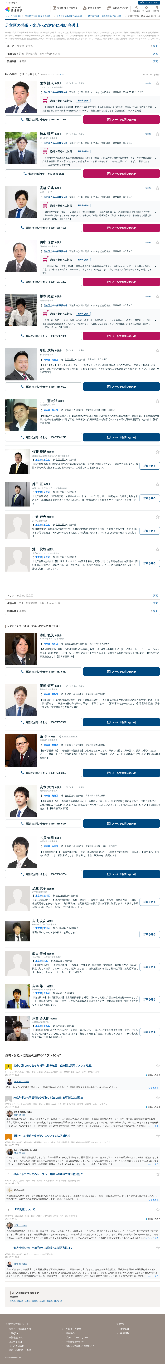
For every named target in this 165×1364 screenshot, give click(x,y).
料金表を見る (83, 100)
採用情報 (124, 1333)
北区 (46, 960)
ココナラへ (13, 3)
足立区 (47, 92)
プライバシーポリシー (77, 1337)
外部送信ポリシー (75, 1341)
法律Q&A (13, 1333)
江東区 (27, 1301)
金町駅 (68, 694)
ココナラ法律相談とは (20, 1329)
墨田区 (20, 1301)
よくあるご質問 (16, 1345)
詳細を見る (150, 465)
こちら (61, 74)
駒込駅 (59, 993)
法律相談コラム (16, 1337)
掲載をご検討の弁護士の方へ (80, 1345)
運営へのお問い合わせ (20, 1350)
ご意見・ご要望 (73, 1329)
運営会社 (124, 1329)
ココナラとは (15, 1341)
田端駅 (56, 960)
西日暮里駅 (70, 643)
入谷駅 (68, 846)
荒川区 (55, 643)
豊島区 (47, 993)
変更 (155, 46)
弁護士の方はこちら (149, 2)
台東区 (55, 846)
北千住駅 (69, 359)
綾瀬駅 (68, 410)
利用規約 (70, 1333)
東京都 (47, 359)
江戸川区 (58, 1301)
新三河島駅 (61, 895)
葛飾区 (55, 694)
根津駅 (59, 1025)
